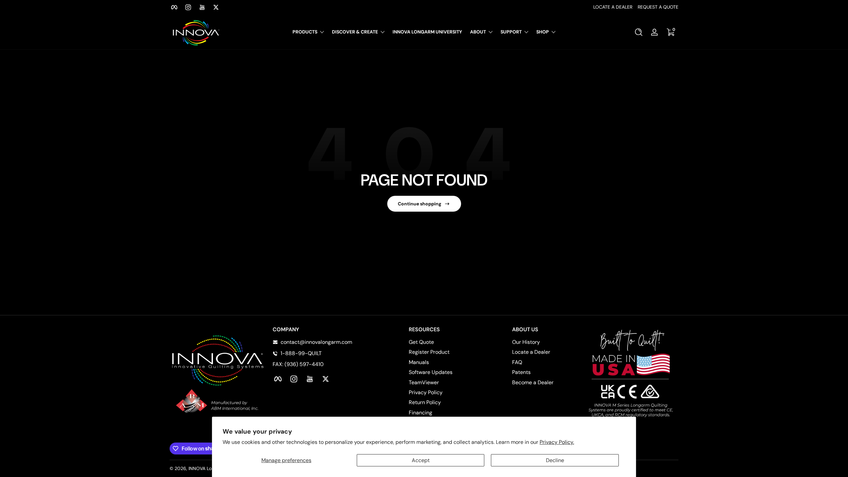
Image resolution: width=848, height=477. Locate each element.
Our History (526, 342)
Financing (420, 412)
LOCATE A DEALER (612, 7)
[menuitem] (440, 342)
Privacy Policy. (557, 442)
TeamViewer (424, 382)
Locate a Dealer (531, 351)
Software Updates (430, 372)
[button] (639, 32)
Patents (521, 372)
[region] (424, 7)
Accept (421, 460)
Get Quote (421, 342)
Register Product (429, 351)
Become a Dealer (533, 382)
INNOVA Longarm (206, 468)
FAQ (517, 362)
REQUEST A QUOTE (658, 7)
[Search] (639, 32)
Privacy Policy (426, 392)
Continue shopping (419, 204)
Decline (555, 460)
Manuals (419, 362)
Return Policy (425, 402)
